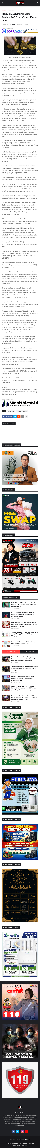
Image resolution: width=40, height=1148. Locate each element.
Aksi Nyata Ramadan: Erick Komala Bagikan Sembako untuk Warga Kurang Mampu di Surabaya (24, 668)
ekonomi (18, 411)
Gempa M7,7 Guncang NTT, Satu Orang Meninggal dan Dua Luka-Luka (23, 642)
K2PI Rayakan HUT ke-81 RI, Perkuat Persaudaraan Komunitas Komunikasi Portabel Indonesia (22, 614)
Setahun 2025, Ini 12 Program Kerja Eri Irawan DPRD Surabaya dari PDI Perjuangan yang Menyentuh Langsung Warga (24, 688)
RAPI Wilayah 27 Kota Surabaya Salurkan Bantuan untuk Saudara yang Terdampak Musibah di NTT (24, 604)
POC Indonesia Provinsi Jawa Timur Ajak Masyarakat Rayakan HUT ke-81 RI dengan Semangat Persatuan (24, 624)
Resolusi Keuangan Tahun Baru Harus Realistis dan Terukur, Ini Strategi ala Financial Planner (22, 678)
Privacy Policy (16, 1145)
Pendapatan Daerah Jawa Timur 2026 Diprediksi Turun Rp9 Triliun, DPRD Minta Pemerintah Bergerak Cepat (24, 697)
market (25, 411)
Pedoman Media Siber (12, 1143)
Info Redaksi (23, 1143)
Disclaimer (25, 1145)
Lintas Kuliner (29, 652)
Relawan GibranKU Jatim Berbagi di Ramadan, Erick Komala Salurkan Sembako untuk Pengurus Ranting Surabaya (24, 658)
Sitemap (31, 1143)
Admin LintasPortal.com (23, 1139)
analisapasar (10, 10)
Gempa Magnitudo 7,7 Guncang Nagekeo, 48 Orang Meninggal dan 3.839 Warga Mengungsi (24, 634)
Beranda (4, 10)
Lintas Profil (11, 652)
